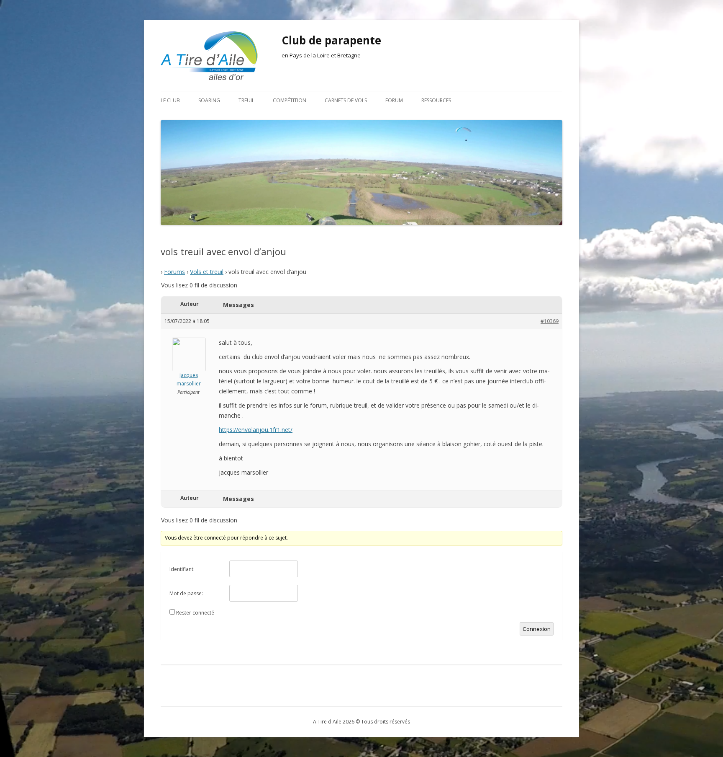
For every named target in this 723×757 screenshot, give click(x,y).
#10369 (550, 321)
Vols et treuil (206, 272)
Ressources (436, 100)
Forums (174, 272)
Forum (394, 100)
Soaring (209, 100)
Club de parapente (331, 40)
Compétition (289, 100)
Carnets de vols (346, 100)
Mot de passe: (186, 593)
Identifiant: (182, 569)
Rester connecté (195, 612)
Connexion (537, 629)
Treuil (246, 100)
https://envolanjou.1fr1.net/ (255, 430)
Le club (170, 100)
